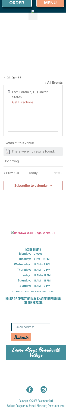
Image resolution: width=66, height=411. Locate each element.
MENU (25, 369)
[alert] (33, 151)
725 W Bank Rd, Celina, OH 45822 (33, 240)
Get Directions (22, 102)
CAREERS (44, 369)
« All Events (54, 82)
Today (33, 173)
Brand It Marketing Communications (46, 406)
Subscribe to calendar (31, 185)
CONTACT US (36, 377)
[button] (33, 15)
